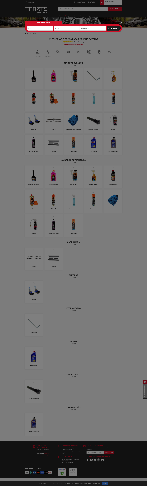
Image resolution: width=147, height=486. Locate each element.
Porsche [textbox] (29, 28)
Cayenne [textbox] (57, 28)
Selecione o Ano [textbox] (85, 28)
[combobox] (40, 28)
